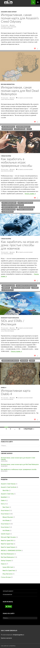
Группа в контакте (6, 638)
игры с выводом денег (9, 202)
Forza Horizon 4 (5, 524)
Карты (29, 128)
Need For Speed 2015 (7, 540)
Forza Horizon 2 (5, 510)
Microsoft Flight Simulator (10, 317)
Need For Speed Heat (7, 544)
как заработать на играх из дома (26, 285)
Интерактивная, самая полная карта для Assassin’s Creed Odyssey (20, 18)
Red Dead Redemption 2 (8, 557)
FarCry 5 (3, 504)
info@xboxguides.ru (18, 634)
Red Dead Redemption (7, 84)
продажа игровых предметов (21, 287)
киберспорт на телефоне (10, 207)
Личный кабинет (8, 591)
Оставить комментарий (25, 97)
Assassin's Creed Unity (7, 494)
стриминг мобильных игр (25, 209)
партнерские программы (27, 207)
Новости (3, 564)
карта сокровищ (20, 128)
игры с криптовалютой (25, 202)
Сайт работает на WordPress (8, 645)
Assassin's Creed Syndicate (8, 487)
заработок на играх (8, 285)
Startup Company (6, 560)
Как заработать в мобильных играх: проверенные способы (16, 162)
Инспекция (24, 360)
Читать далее (30, 193)
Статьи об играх (6, 156)
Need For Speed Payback (8, 547)
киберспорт (6, 287)
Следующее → (29, 429)
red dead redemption (8, 126)
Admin (13, 25)
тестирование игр (8, 211)
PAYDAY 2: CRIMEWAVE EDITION (11, 550)
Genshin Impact (5, 534)
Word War (6, 490)
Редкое (32, 360)
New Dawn (6, 507)
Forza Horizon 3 (5, 514)
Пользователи (7, 594)
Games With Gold (8, 567)
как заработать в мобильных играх (13, 204)
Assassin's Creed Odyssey (9, 11)
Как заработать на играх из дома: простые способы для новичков (19, 245)
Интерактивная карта (23, 126)
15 (19, 429)
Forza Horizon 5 (5, 527)
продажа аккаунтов (9, 209)
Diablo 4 (3, 387)
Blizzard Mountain (8, 517)
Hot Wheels (6, 520)
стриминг (35, 287)
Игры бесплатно (8, 574)
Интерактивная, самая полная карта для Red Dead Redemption (20, 91)
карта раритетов (7, 128)
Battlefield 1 (4, 497)
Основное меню (38, 2)
